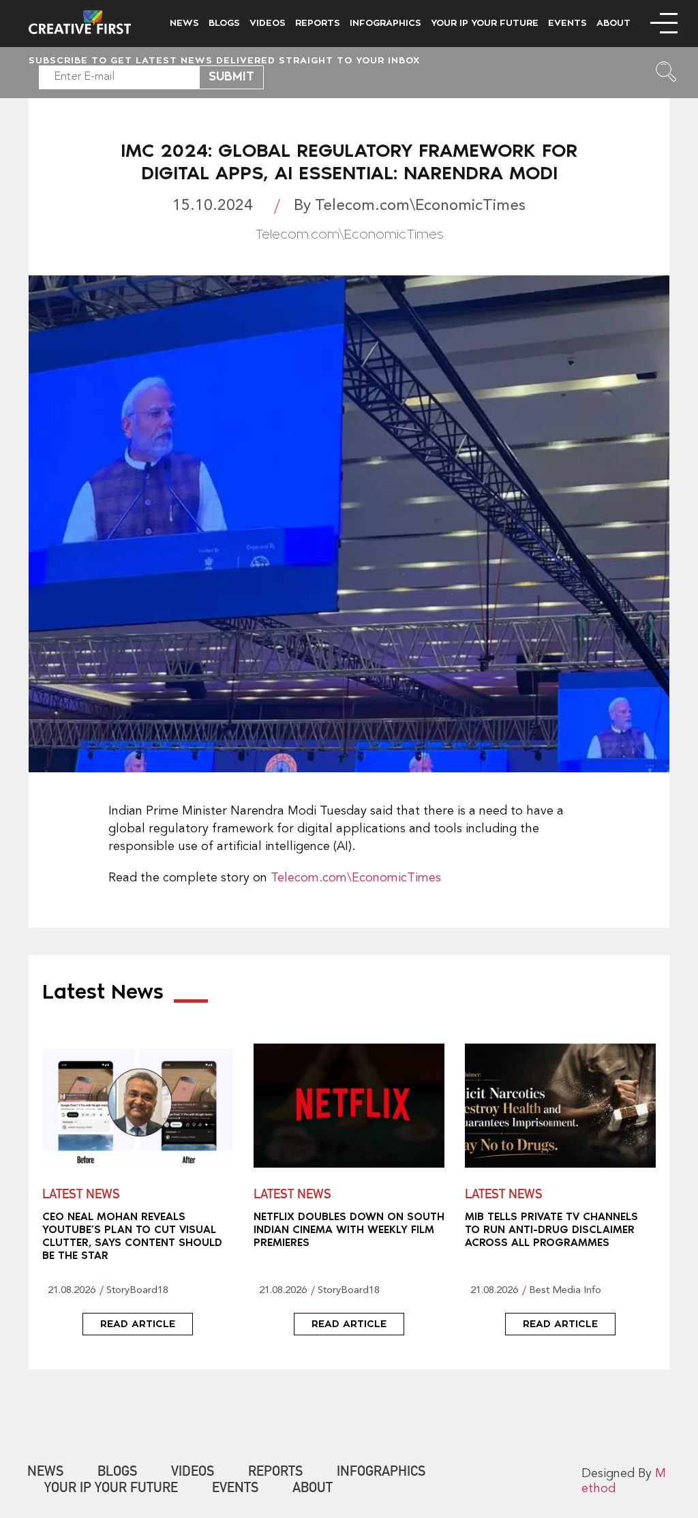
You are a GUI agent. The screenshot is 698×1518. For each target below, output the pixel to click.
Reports (317, 22)
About (613, 22)
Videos (267, 22)
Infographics (385, 22)
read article (137, 1324)
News (184, 22)
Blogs (224, 22)
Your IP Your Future (484, 22)
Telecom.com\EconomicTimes (356, 878)
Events (567, 22)
